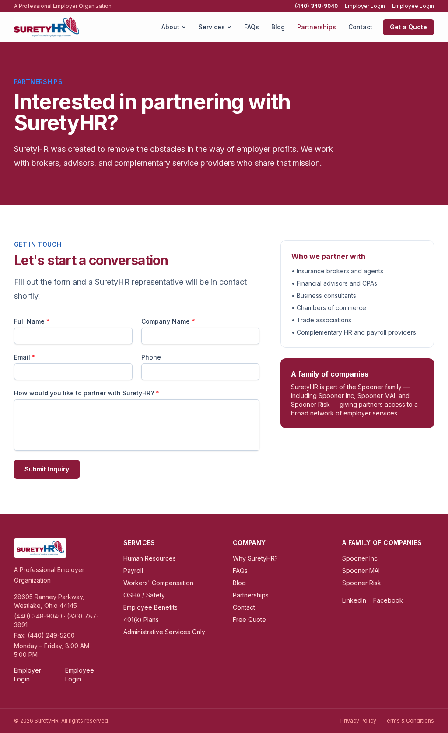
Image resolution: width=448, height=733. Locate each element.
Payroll (133, 570)
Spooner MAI (361, 570)
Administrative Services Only (164, 631)
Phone (151, 357)
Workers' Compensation (158, 582)
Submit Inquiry (46, 469)
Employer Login (365, 6)
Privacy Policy (358, 720)
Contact (360, 27)
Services (212, 27)
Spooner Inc (360, 558)
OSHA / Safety (144, 595)
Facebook (388, 600)
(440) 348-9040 (316, 6)
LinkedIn (354, 600)
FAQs (251, 27)
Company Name (168, 321)
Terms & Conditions (408, 720)
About (170, 27)
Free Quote (249, 619)
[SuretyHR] (46, 27)
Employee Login (413, 6)
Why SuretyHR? (255, 558)
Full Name (32, 321)
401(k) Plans (141, 619)
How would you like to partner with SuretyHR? (86, 393)
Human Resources (149, 558)
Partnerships (316, 27)
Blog (278, 27)
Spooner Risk (361, 582)
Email (24, 357)
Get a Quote (408, 27)
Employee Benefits (150, 607)
